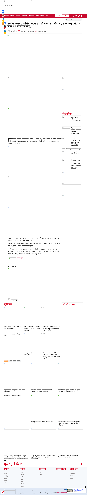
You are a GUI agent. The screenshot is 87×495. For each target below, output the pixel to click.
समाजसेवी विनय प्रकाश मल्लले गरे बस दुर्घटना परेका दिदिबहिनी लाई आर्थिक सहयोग (75, 142)
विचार (5, 482)
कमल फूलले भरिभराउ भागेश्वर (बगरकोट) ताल (76, 153)
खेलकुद (5, 478)
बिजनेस (5, 475)
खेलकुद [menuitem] (42, 16)
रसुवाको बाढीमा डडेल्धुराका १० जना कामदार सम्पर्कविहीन (76, 119)
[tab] (6, 361)
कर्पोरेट (22, 476)
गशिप (41, 472)
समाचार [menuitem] (12, 16)
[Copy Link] (5, 33)
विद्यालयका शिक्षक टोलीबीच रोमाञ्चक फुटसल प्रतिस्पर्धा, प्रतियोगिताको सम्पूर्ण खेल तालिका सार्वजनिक (69, 423)
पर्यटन (22, 479)
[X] (5, 26)
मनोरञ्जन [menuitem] (31, 16)
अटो (22, 472)
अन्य (5, 483)
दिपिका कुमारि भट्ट (20, 493)
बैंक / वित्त (23, 483)
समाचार (5, 473)
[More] (2, 24)
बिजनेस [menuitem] (18, 16)
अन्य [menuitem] (47, 16)
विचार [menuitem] (37, 16)
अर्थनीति (22, 474)
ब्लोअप (41, 474)
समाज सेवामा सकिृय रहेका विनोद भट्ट (71, 149)
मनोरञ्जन (6, 480)
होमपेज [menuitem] (6, 16)
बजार (22, 481)
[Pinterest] (5, 28)
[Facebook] (5, 23)
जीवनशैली (6, 477)
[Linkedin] (5, 31)
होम (5, 471)
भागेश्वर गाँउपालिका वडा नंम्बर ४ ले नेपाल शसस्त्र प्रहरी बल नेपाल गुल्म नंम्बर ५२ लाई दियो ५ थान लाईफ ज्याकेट (43, 457)
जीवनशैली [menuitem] (24, 16)
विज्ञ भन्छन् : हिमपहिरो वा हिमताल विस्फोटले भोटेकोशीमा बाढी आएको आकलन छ (32, 328)
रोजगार (22, 486)
